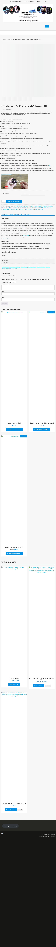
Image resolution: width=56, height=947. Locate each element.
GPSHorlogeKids (40, 209)
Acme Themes (51, 836)
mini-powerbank (26, 235)
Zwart (16, 268)
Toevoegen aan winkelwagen (14, 201)
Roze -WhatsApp (25, 267)
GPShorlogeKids (47, 207)
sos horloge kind (14, 209)
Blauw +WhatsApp (15, 267)
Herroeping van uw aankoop (10, 826)
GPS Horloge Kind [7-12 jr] (22, 206)
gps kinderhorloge (22, 207)
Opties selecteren (13, 684)
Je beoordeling (5, 284)
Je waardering (5, 282)
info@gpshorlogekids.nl (5, 238)
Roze (13, 268)
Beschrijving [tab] (5, 214)
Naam (3, 291)
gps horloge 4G (34, 206)
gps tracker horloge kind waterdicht (35, 207)
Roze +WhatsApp (33, 267)
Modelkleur (6, 193)
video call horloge (23, 209)
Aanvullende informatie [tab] (16, 214)
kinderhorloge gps (5, 209)
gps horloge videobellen (11, 207)
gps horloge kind (43, 206)
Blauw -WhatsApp (6, 267)
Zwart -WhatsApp (42, 267)
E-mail (3, 297)
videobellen (30, 209)
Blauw (9, 268)
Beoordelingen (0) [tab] (27, 214)
